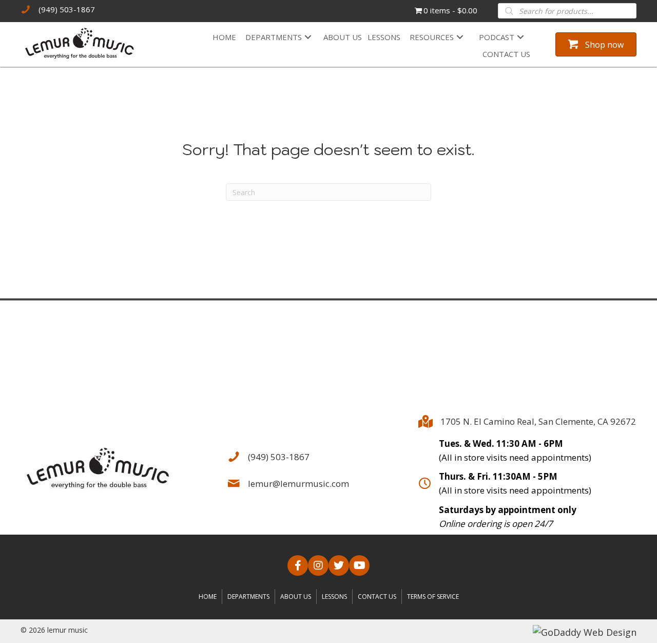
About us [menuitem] (295, 596)
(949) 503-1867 (66, 9)
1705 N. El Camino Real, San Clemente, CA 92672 (538, 421)
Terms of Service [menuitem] (433, 596)
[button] (308, 37)
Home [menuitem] (208, 596)
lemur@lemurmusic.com (298, 483)
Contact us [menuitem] (377, 596)
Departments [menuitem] (248, 596)
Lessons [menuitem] (334, 596)
